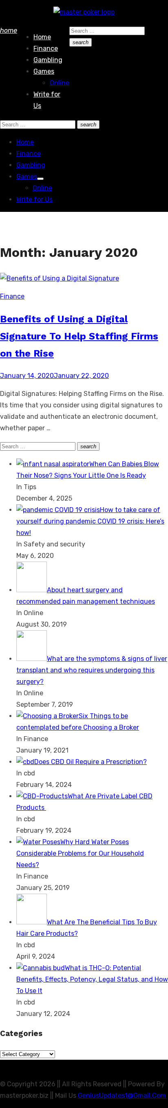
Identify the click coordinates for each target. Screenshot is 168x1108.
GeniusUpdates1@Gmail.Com (122, 1095)
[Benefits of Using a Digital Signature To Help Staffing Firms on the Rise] (59, 278)
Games (43, 71)
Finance (45, 48)
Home (42, 37)
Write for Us (34, 199)
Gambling (47, 60)
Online (59, 83)
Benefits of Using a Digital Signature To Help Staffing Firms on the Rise (79, 336)
